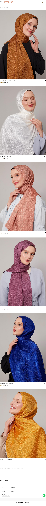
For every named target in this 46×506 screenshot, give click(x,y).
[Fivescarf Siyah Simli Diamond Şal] (19, 466)
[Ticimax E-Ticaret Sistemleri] (23, 505)
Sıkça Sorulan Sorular (21, 488)
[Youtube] (9, 496)
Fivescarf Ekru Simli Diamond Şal (5, 156)
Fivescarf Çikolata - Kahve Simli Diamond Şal (7, 80)
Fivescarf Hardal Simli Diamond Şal (6, 459)
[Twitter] (5, 496)
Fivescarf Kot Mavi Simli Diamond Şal (6, 468)
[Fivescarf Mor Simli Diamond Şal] (23, 271)
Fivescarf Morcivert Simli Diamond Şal (6, 383)
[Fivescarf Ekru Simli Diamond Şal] (23, 120)
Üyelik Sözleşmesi (13, 487)
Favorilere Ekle (45, 81)
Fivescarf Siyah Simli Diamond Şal (19, 468)
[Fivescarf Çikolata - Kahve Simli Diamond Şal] (23, 44)
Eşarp (3, 488)
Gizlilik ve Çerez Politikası (14, 494)
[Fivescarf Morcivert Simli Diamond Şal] (23, 347)
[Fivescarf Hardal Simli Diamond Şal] (23, 423)
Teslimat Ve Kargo (13, 491)
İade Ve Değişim (12, 492)
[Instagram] (7, 496)
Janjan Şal (3, 492)
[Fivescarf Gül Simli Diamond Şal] (23, 196)
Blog (19, 487)
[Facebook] (3, 496)
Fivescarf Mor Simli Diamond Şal (5, 307)
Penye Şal (3, 491)
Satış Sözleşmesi (13, 488)
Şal (2, 487)
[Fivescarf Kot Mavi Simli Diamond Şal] (6, 466)
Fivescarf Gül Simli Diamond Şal (5, 232)
